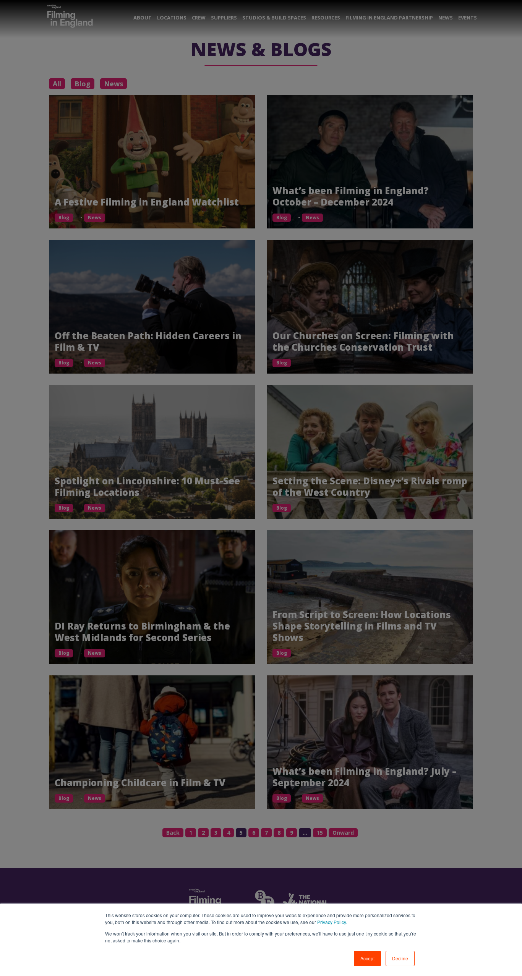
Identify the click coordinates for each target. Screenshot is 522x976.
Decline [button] (400, 958)
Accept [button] (367, 958)
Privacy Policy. (331, 922)
